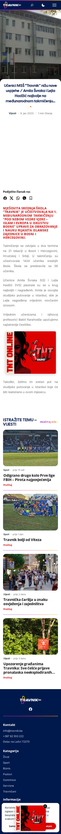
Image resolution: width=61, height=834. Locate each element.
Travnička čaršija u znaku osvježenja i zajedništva (25, 601)
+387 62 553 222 (13, 736)
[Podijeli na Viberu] (24, 198)
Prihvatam (46, 826)
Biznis (6, 768)
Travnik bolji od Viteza (22, 539)
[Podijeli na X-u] (11, 198)
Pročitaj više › (49, 421)
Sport (6, 470)
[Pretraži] (32, 5)
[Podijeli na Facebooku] (5, 198)
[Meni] (54, 5)
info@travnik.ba (13, 730)
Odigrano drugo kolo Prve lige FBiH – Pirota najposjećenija (29, 477)
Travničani (9, 791)
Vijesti (12, 113)
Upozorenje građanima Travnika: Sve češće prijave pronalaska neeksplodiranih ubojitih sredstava (27, 670)
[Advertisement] (30, 153)
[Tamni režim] (43, 5)
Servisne (8, 785)
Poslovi (7, 774)
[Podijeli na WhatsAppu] (18, 198)
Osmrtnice (9, 780)
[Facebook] (30, 709)
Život (6, 757)
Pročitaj (7, 484)
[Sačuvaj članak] (31, 198)
